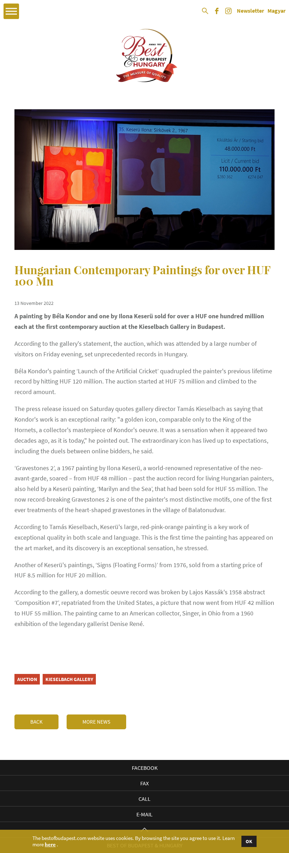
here (50, 844)
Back (36, 721)
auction (27, 679)
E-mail (144, 814)
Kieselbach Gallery (69, 679)
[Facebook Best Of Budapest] (217, 13)
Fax (144, 783)
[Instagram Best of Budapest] (228, 13)
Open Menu (11, 11)
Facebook (145, 767)
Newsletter (250, 11)
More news (96, 721)
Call (144, 798)
